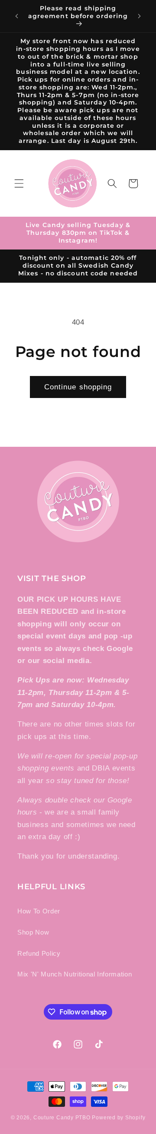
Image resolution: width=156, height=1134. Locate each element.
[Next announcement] (139, 16)
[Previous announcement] (16, 16)
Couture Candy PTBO (62, 1118)
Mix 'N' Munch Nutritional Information (74, 974)
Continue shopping (78, 387)
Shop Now (33, 932)
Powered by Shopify (118, 1118)
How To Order (38, 911)
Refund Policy (39, 953)
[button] (19, 183)
